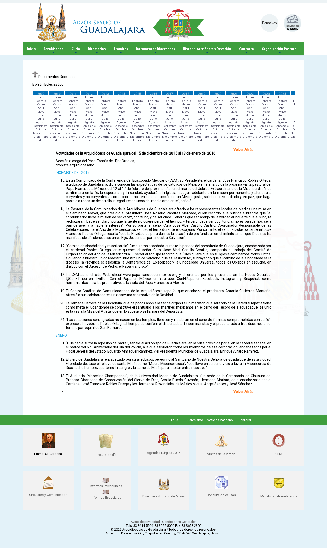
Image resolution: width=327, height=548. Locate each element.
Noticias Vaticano (220, 420)
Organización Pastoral (279, 50)
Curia (76, 50)
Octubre (40, 129)
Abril (41, 108)
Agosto (40, 122)
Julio (40, 118)
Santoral (245, 420)
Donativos (269, 23)
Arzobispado (54, 50)
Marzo (41, 104)
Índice (41, 140)
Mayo (40, 111)
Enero (41, 97)
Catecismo (195, 420)
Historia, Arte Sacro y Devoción (207, 50)
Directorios (97, 50)
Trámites (120, 50)
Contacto (246, 50)
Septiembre (40, 126)
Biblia (174, 420)
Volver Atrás (243, 150)
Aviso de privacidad (145, 522)
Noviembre (40, 133)
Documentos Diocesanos (155, 50)
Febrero (41, 101)
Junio (41, 115)
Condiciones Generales (179, 522)
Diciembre (40, 136)
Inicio (31, 48)
